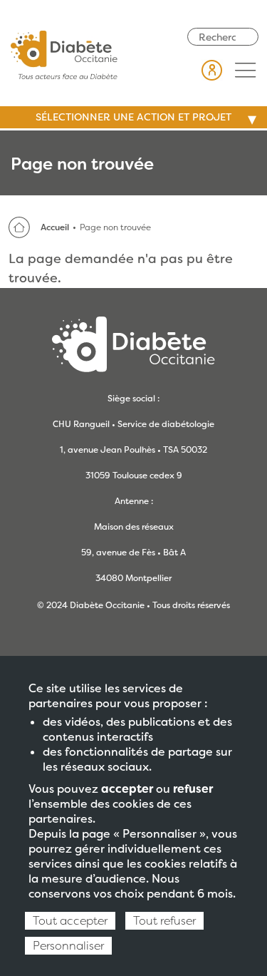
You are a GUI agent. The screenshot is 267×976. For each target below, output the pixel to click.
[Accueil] (64, 53)
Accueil (55, 227)
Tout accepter (70, 920)
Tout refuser (164, 920)
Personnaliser (68, 945)
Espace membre (212, 70)
